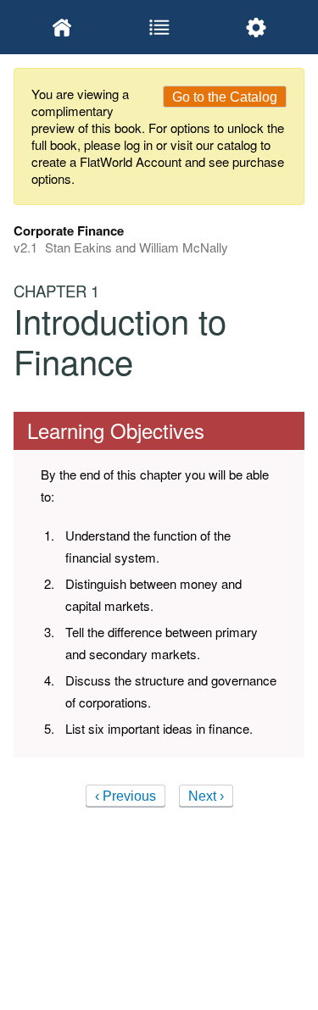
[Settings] (256, 27)
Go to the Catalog (224, 97)
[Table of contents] (158, 27)
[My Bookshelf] (62, 27)
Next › (206, 796)
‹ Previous (125, 796)
